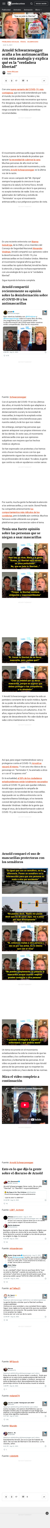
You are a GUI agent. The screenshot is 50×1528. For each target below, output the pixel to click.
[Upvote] (6, 81)
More (37, 10)
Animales (17, 10)
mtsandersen (16, 1248)
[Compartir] (44, 81)
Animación (28, 10)
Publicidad (6, 10)
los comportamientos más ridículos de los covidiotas (21, 512)
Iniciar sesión (41, 3)
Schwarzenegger (18, 397)
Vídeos (23, 42)
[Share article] (44, 312)
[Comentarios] (23, 81)
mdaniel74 (15, 1395)
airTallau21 (15, 1288)
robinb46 (14, 1456)
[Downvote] (12, 81)
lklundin (13, 1426)
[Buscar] (31, 4)
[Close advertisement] (47, 1513)
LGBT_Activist (17, 1210)
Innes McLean (12, 72)
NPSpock (14, 1361)
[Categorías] (4, 4)
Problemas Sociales (10, 42)
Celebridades (32, 42)
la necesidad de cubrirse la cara (24, 159)
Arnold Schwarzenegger (22, 170)
